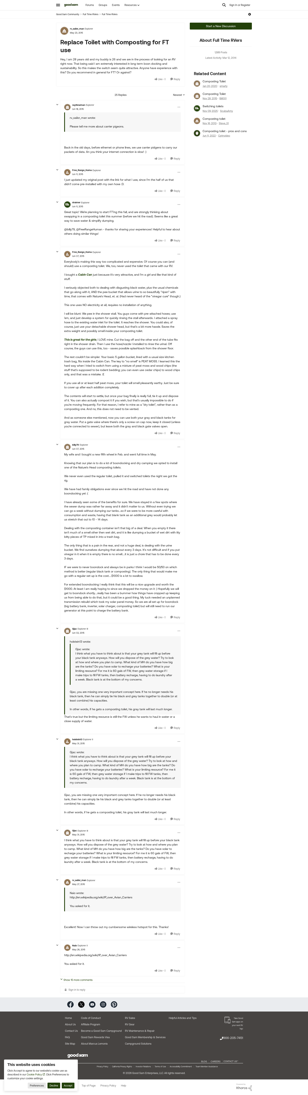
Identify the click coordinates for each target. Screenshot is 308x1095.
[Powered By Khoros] (244, 1087)
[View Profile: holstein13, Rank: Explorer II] (67, 741)
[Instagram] (103, 1004)
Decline (54, 1085)
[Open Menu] (249, 14)
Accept (68, 1085)
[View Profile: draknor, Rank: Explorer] (67, 204)
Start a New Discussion (221, 26)
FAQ (67, 1037)
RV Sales (130, 1017)
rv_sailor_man (77, 28)
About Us (70, 1024)
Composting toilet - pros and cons (225, 131)
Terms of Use (160, 1066)
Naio (74, 945)
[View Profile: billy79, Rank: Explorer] (67, 447)
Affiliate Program (90, 1024)
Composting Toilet (214, 81)
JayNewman (78, 105)
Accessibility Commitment (181, 1066)
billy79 (75, 445)
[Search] (224, 5)
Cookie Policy (34, 1074)
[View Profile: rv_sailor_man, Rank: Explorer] (64, 31)
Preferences (37, 1085)
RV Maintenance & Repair (139, 1030)
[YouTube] (92, 1004)
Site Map (70, 1043)
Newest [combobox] (179, 95)
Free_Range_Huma (82, 170)
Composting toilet (214, 118)
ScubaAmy (226, 110)
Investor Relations (143, 1066)
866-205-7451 (233, 1038)
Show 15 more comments (78, 979)
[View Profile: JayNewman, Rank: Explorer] (67, 107)
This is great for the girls (80, 339)
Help (123, 1085)
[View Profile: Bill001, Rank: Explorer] (197, 96)
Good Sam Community (67, 14)
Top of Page (89, 1085)
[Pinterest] (114, 1004)
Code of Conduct (91, 1017)
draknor (76, 202)
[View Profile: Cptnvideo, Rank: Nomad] (197, 133)
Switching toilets (213, 106)
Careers (216, 1061)
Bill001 (223, 98)
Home (68, 1017)
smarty (223, 86)
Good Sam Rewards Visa (95, 1037)
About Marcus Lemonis (94, 1043)
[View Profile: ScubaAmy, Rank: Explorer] (197, 108)
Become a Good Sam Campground (101, 1030)
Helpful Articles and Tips (183, 1017)
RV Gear (129, 1024)
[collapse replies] (57, 105)
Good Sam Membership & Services (145, 1037)
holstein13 (77, 739)
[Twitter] (81, 1004)
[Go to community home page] (71, 5)
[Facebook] (70, 1004)
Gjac (74, 629)
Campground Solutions (138, 1043)
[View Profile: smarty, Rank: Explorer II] (197, 83)
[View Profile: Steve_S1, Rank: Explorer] (197, 121)
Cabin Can (85, 274)
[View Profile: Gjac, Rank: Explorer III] (67, 631)
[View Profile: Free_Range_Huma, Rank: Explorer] (67, 172)
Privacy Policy (102, 1066)
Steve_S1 (224, 123)
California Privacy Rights (122, 1066)
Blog (204, 1061)
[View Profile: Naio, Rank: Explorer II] (67, 947)
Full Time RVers (90, 14)
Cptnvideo (224, 135)
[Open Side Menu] (58, 5)
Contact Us (71, 1030)
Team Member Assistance (207, 1066)
